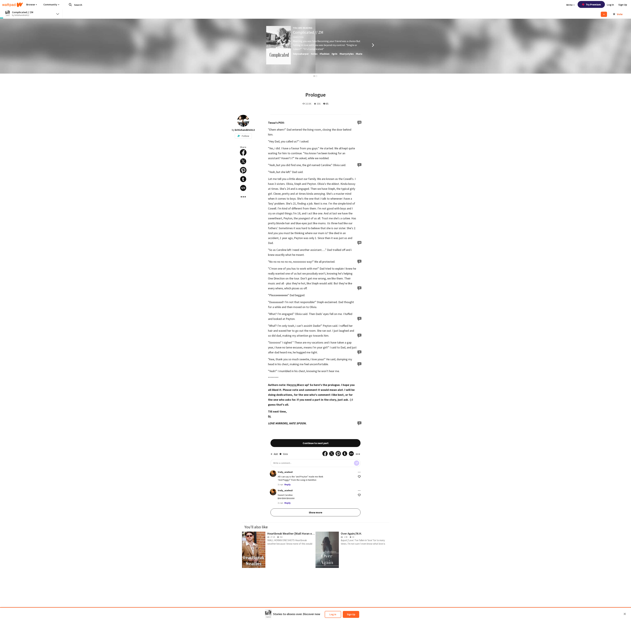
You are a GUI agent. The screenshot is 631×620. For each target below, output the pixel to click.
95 (327, 103)
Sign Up (351, 614)
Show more (315, 512)
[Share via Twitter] (243, 161)
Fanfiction (298, 37)
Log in (332, 614)
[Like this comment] (359, 476)
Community (50, 4)
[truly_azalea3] (273, 473)
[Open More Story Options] (243, 197)
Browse (30, 4)
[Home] (12, 4)
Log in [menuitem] (610, 4)
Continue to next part (315, 443)
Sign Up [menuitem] (622, 4)
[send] (356, 463)
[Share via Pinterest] (243, 170)
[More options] (359, 472)
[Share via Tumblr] (243, 179)
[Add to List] (604, 14)
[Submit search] (70, 4)
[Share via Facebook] (243, 152)
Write (569, 4)
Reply (287, 484)
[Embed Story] (243, 188)
